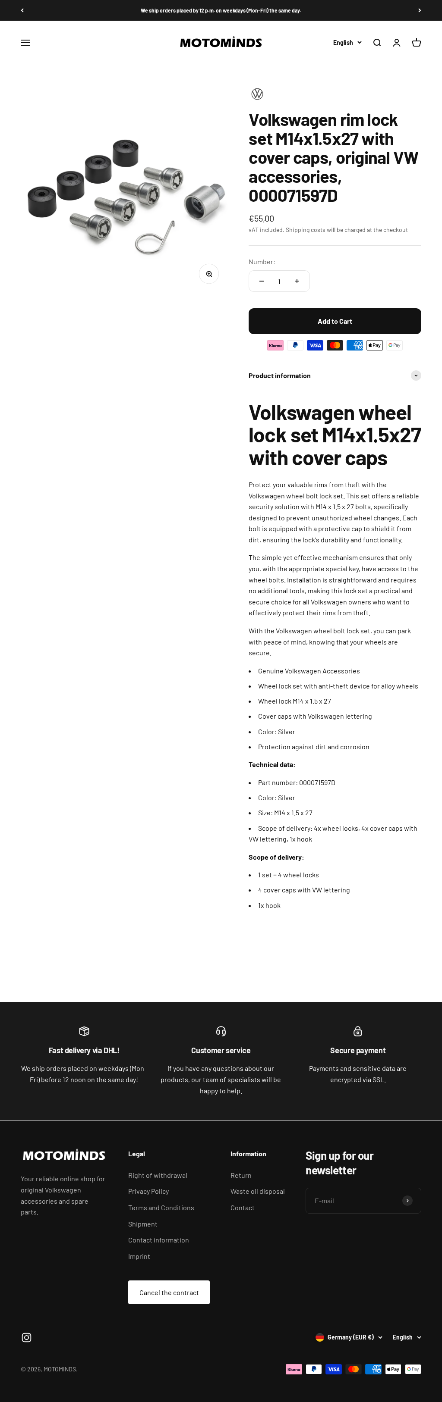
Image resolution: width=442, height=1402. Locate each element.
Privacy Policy (148, 1191)
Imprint (139, 1256)
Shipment (143, 1224)
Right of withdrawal (157, 1175)
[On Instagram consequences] (26, 1337)
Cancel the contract (169, 1292)
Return (241, 1175)
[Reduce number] (261, 281)
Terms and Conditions (161, 1207)
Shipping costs (305, 229)
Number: (262, 261)
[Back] (22, 10)
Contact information (158, 1240)
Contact (242, 1207)
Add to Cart (335, 321)
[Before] (419, 10)
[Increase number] (296, 281)
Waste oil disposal (257, 1191)
